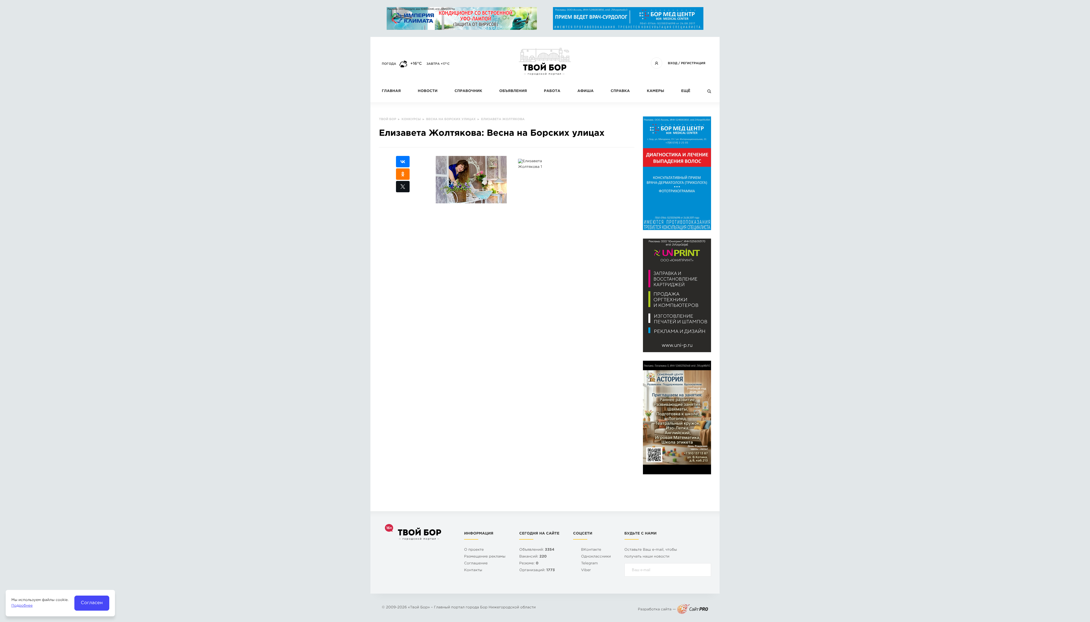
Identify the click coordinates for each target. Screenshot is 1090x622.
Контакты (473, 570)
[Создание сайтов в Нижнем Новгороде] (692, 609)
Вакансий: (533, 556)
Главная (391, 91)
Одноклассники (596, 556)
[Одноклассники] (403, 174)
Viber (586, 570)
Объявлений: (536, 550)
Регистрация (693, 63)
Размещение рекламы (485, 556)
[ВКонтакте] (403, 161)
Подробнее (22, 606)
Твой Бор (419, 607)
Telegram (589, 563)
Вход (673, 63)
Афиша (585, 91)
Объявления (513, 91)
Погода (389, 63)
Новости (427, 91)
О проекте (474, 550)
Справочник (468, 91)
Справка (620, 91)
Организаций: (537, 570)
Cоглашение (476, 563)
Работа (552, 91)
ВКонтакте (591, 550)
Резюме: (528, 563)
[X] (403, 186)
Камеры (655, 91)
